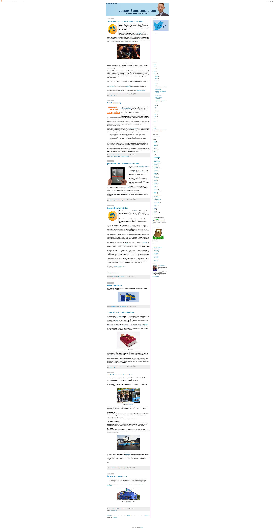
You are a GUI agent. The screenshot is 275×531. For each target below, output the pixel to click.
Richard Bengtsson (112, 86)
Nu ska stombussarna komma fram (120, 375)
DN (135, 210)
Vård (154, 209)
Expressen (145, 242)
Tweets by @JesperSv (156, 136)
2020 (155, 64)
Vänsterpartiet (156, 212)
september (156, 80)
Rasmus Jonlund (156, 259)
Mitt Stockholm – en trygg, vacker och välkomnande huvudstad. (160, 130)
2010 (155, 114)
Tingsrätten (155, 201)
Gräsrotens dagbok (157, 161)
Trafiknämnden (130, 468)
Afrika (155, 141)
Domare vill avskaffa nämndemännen (120, 312)
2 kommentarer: (122, 508)
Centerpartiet (113, 510)
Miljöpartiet (156, 177)
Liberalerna (155, 171)
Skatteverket (156, 189)
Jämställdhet (156, 165)
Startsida (128, 515)
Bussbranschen (131, 404)
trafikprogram (127, 454)
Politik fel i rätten (141, 325)
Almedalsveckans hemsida (126, 108)
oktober (156, 78)
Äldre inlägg (147, 515)
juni (155, 85)
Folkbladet (116, 272)
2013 (155, 71)
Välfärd (155, 211)
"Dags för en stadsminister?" (118, 122)
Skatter (155, 187)
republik (155, 186)
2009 (155, 116)
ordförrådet (155, 183)
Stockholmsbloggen (157, 248)
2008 (155, 118)
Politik (119, 156)
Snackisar (155, 193)
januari (156, 110)
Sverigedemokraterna (157, 199)
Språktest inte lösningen (117, 267)
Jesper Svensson (162, 265)
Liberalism (155, 173)
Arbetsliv (155, 145)
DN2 (109, 272)
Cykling (155, 152)
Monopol (155, 180)
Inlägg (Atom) (115, 517)
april (156, 105)
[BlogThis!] (131, 94)
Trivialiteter (155, 205)
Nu (120, 90)
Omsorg (155, 182)
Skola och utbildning (117, 200)
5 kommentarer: (122, 276)
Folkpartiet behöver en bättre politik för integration (125, 21)
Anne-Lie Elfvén (128, 86)
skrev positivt (128, 226)
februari (156, 109)
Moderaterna (156, 179)
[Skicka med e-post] (130, 94)
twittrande (146, 245)
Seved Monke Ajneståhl (141, 85)
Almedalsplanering (114, 103)
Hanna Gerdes (156, 257)
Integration (116, 95)
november (156, 76)
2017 (155, 66)
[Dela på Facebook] (134, 94)
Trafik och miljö (125, 468)
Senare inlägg (109, 515)
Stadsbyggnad (123, 156)
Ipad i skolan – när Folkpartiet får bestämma (123, 164)
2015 (155, 68)
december (156, 74)
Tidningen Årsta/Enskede (143, 166)
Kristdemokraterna (157, 168)
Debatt (139, 33)
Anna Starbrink (156, 251)
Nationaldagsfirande (114, 285)
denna (111, 356)
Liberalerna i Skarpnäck (158, 247)
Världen (155, 214)
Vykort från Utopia (133, 128)
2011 (155, 112)
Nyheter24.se (134, 243)
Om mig (155, 128)
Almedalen (112, 156)
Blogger (141, 527)
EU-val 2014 (156, 155)
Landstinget (116, 156)
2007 (155, 119)
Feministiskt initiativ (157, 157)
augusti (156, 81)
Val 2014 (155, 208)
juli (155, 83)
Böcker (155, 148)
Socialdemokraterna (157, 195)
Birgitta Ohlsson (156, 250)
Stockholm (127, 156)
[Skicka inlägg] (128, 93)
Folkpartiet (112, 95)
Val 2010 (155, 206)
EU (154, 154)
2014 (155, 69)
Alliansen (155, 142)
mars (156, 107)
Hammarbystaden (157, 163)
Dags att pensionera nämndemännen (129, 325)
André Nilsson (118, 89)
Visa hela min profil (156, 276)
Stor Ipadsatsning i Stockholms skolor (140, 171)
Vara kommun (129, 502)
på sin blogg (127, 187)
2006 (155, 121)
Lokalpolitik (156, 174)
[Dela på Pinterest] (135, 94)
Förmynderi (156, 160)
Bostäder (155, 147)
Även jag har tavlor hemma (117, 476)
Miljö (154, 176)
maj (155, 103)
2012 (155, 73)
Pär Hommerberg (136, 87)
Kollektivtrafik (116, 468)
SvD (110, 272)
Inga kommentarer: (123, 93)
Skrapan (155, 192)
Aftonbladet (113, 272)
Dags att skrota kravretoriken (141, 90)
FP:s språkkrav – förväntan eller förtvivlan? (119, 266)
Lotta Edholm (156, 253)
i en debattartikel (119, 316)
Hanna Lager (156, 260)
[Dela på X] (133, 94)
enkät (117, 320)
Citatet (116, 510)
